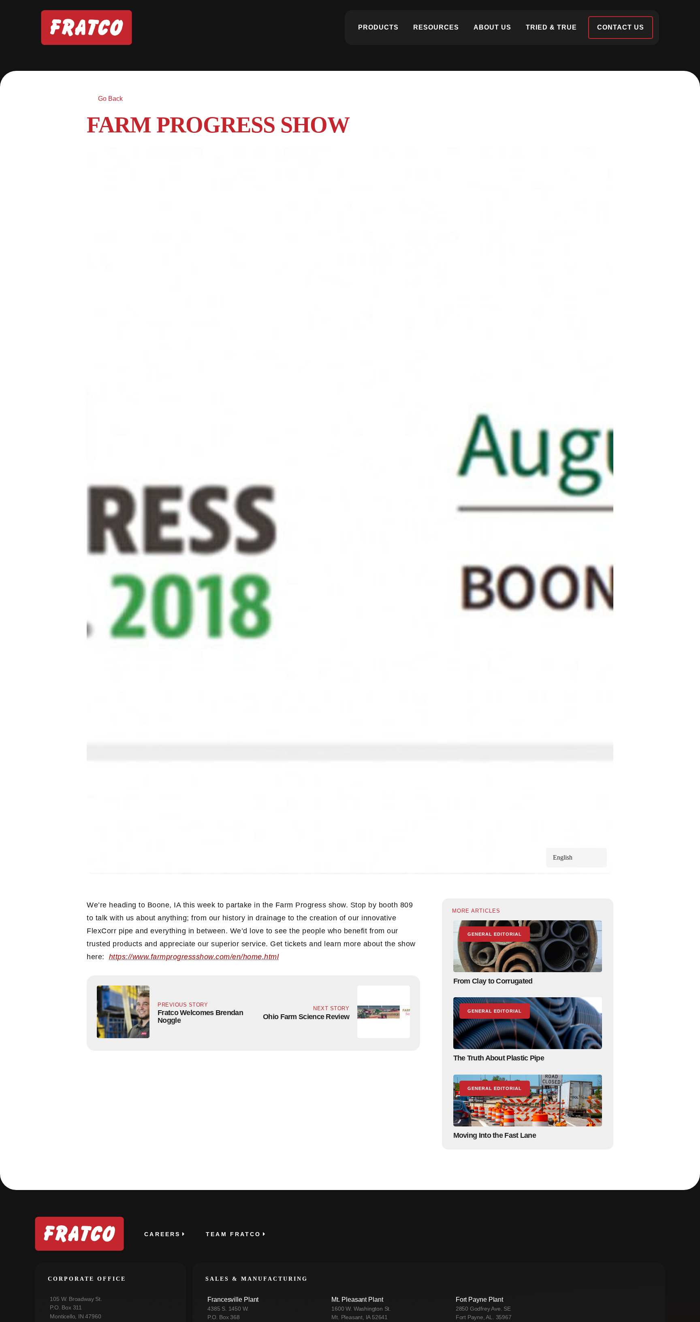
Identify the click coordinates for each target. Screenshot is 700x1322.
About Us (492, 27)
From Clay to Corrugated (493, 981)
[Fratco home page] (86, 27)
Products (378, 27)
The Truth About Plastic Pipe (498, 1058)
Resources (436, 27)
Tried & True (551, 27)
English (562, 857)
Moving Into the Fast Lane (494, 1135)
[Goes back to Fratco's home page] (79, 1234)
